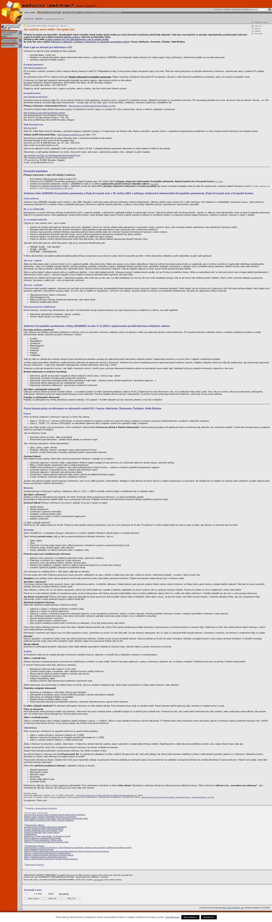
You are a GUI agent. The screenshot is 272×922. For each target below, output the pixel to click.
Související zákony (35, 846)
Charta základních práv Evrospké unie (39, 849)
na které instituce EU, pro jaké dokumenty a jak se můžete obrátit (76, 39)
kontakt (245, 9)
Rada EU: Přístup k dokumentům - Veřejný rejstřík (43, 840)
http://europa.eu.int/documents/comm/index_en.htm (92, 106)
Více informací (172, 917)
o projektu (226, 9)
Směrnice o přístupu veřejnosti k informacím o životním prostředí (49, 855)
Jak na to (258, 26)
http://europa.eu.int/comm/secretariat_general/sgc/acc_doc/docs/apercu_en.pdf (177, 797)
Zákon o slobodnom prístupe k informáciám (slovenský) (45, 857)
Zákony (258, 28)
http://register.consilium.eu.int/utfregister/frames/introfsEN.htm (52, 155)
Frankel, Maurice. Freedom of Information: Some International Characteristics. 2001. (56, 818)
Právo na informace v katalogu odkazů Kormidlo (42, 838)
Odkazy (258, 31)
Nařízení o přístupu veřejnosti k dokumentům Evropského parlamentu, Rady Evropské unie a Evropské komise (66, 851)
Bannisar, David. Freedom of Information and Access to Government (50, 816)
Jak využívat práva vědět (11, 25)
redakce (94, 875)
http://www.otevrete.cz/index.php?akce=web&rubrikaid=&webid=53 (106, 795)
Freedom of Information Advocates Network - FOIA (43, 830)
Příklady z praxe (261, 22)
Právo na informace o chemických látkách (9, 34)
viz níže (218, 181)
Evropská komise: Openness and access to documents (45, 827)
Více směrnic (64, 894)
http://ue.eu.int (30, 128)
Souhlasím (209, 917)
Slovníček (259, 33)
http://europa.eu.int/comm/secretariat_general (44, 113)
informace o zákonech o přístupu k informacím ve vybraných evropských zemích (90, 42)
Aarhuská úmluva (8, 45)
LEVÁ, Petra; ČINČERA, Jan (233, 908)
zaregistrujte (98, 880)
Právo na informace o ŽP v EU (58, 188)
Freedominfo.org (30, 834)
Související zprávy (35, 864)
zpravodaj (217, 9)
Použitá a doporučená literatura (41, 808)
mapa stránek (236, 9)
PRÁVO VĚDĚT (34, 19)
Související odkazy (35, 825)
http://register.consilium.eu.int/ (71, 134)
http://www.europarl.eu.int (35, 68)
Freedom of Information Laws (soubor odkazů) (42, 832)
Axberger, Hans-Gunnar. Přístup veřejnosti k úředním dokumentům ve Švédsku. (54, 815)
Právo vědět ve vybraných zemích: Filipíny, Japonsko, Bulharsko (49, 820)
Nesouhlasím (190, 917)
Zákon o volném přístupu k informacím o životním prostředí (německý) (51, 859)
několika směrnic (71, 37)
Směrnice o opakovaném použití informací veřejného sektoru (47, 853)
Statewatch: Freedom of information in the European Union (46, 842)
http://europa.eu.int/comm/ (36, 97)
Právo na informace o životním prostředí (9, 41)
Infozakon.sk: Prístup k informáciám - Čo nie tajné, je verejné (47, 836)
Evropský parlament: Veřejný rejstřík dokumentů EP (44, 829)
